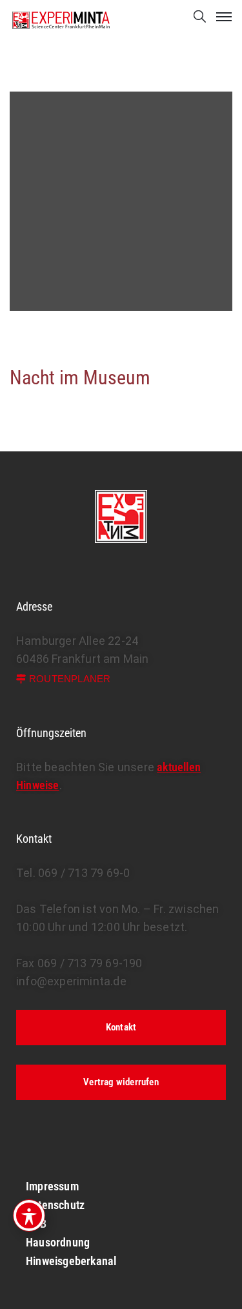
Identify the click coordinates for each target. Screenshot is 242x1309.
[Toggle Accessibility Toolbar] (29, 1215)
